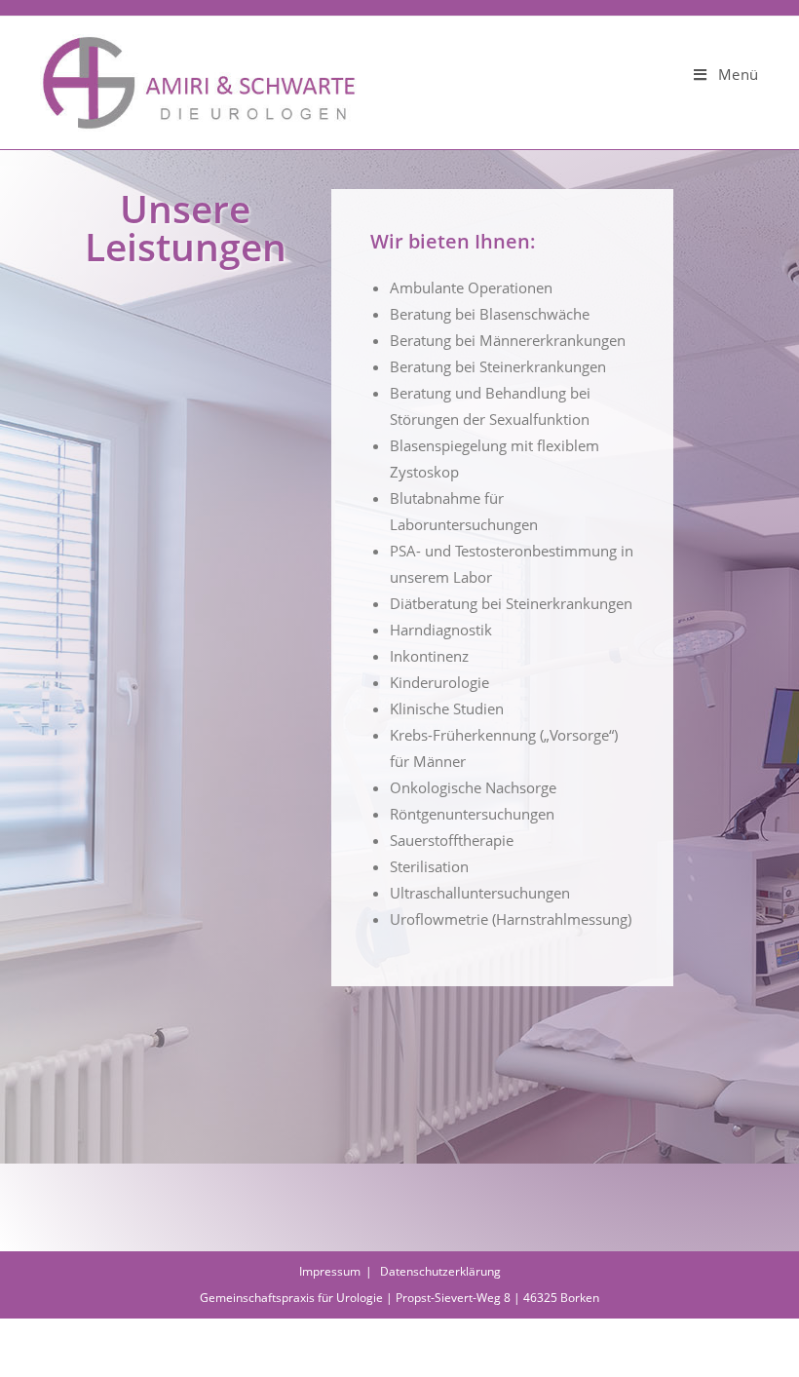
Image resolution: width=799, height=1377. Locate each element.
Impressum (330, 1271)
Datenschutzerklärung (440, 1271)
